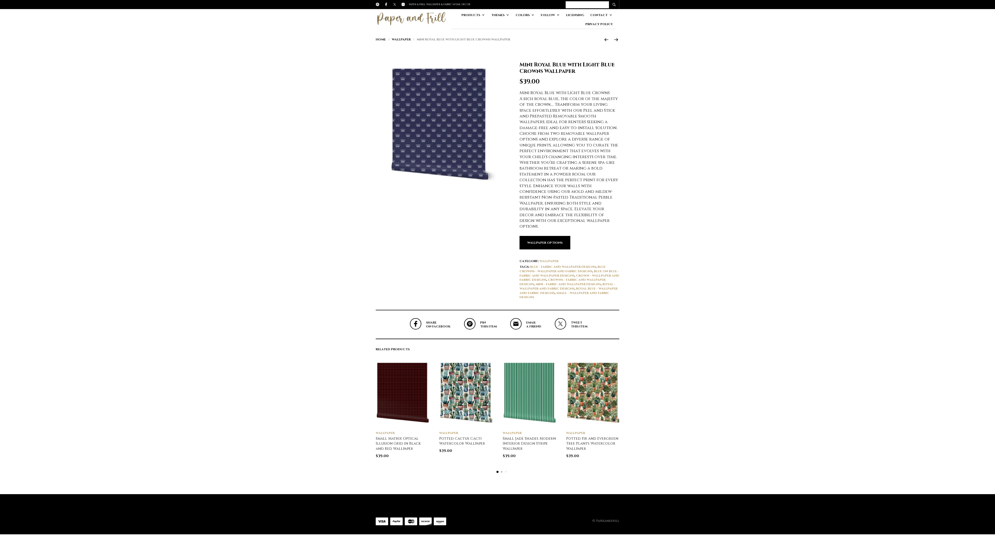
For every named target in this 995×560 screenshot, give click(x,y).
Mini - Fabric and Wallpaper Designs (568, 284)
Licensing (575, 15)
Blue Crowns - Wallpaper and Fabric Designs (563, 269)
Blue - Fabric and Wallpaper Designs (563, 267)
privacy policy (599, 24)
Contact (599, 15)
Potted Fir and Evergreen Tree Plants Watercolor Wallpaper (592, 443)
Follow (548, 15)
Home (381, 39)
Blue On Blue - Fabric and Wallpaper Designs (569, 273)
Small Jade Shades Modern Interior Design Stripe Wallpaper (529, 443)
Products (470, 15)
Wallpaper (401, 39)
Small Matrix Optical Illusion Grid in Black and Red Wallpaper (398, 443)
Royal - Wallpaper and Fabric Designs (567, 286)
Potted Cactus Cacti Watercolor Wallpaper (462, 441)
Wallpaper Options (545, 243)
